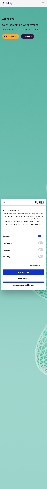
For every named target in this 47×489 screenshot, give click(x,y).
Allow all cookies (23, 272)
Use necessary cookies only (23, 285)
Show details (35, 266)
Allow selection (23, 279)
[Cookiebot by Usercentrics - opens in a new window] (34, 202)
